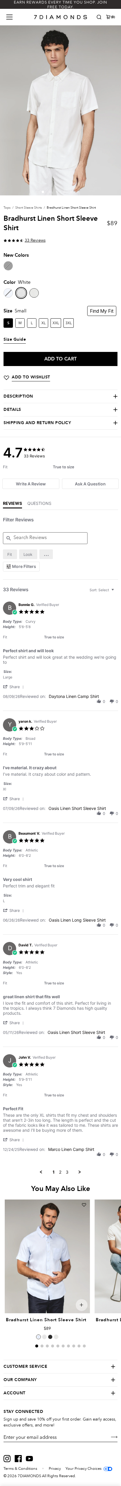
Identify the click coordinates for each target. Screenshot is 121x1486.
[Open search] (98, 17)
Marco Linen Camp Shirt (71, 1149)
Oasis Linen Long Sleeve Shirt (77, 919)
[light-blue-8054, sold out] (8, 293)
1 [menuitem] (54, 1171)
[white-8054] (21, 293)
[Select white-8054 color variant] (44, 1337)
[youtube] (29, 1458)
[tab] (30, 484)
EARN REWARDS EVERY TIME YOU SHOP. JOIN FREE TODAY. (60, 4)
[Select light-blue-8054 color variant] (38, 1337)
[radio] (10, 554)
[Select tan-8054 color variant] (56, 1337)
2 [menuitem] (60, 1171)
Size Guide (15, 339)
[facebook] (18, 1458)
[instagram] (7, 1458)
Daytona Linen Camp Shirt (74, 696)
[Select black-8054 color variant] (50, 1337)
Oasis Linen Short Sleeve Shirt (77, 808)
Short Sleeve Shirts (28, 207)
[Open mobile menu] (9, 17)
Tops (7, 207)
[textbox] (116, 592)
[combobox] (102, 590)
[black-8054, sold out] (8, 266)
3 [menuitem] (67, 1171)
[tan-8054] (34, 293)
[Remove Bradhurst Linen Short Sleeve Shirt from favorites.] (84, 1205)
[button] (43, 192)
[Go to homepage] (60, 17)
